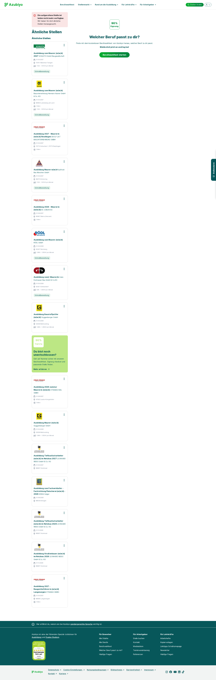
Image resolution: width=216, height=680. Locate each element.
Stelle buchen (138, 638)
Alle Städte (103, 638)
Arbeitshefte (165, 638)
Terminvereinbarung (141, 650)
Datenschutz (53, 670)
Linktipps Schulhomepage (171, 646)
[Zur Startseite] (13, 5)
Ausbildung (37, 637)
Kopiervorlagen (166, 642)
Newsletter (165, 650)
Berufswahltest (67, 4)
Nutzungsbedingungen (96, 670)
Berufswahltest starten (114, 55)
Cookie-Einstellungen (73, 670)
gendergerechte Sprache (81, 624)
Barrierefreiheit (133, 670)
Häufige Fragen (105, 654)
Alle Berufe (103, 642)
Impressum (149, 670)
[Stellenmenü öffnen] (64, 45)
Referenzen (138, 654)
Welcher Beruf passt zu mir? (110, 650)
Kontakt (136, 642)
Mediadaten (138, 646)
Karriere (62, 673)
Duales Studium (52, 637)
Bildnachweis (116, 670)
